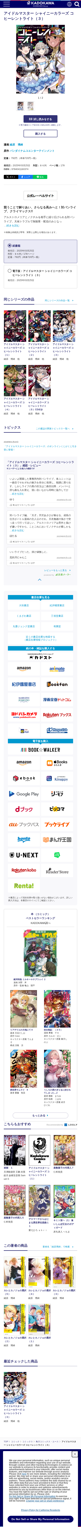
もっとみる (38, 1115)
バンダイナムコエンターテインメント (32, 150)
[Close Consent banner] (75, 1454)
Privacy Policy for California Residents (40, 1510)
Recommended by (55, 1125)
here (24, 1474)
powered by (49, 575)
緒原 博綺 (16, 144)
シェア (27, 177)
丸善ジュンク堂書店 (24, 626)
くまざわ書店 (24, 615)
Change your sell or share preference (45, 1501)
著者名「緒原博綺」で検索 (56, 1246)
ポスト (12, 177)
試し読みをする (43, 119)
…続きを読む (12, 225)
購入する (40, 133)
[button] (67, 108)
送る (42, 177)
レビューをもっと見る (55, 570)
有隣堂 (57, 626)
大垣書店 (24, 605)
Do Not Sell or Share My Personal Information (32, 1496)
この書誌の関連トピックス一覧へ (53, 428)
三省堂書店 (57, 615)
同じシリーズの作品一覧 (57, 300)
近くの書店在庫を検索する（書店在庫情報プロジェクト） (40, 638)
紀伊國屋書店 (57, 605)
